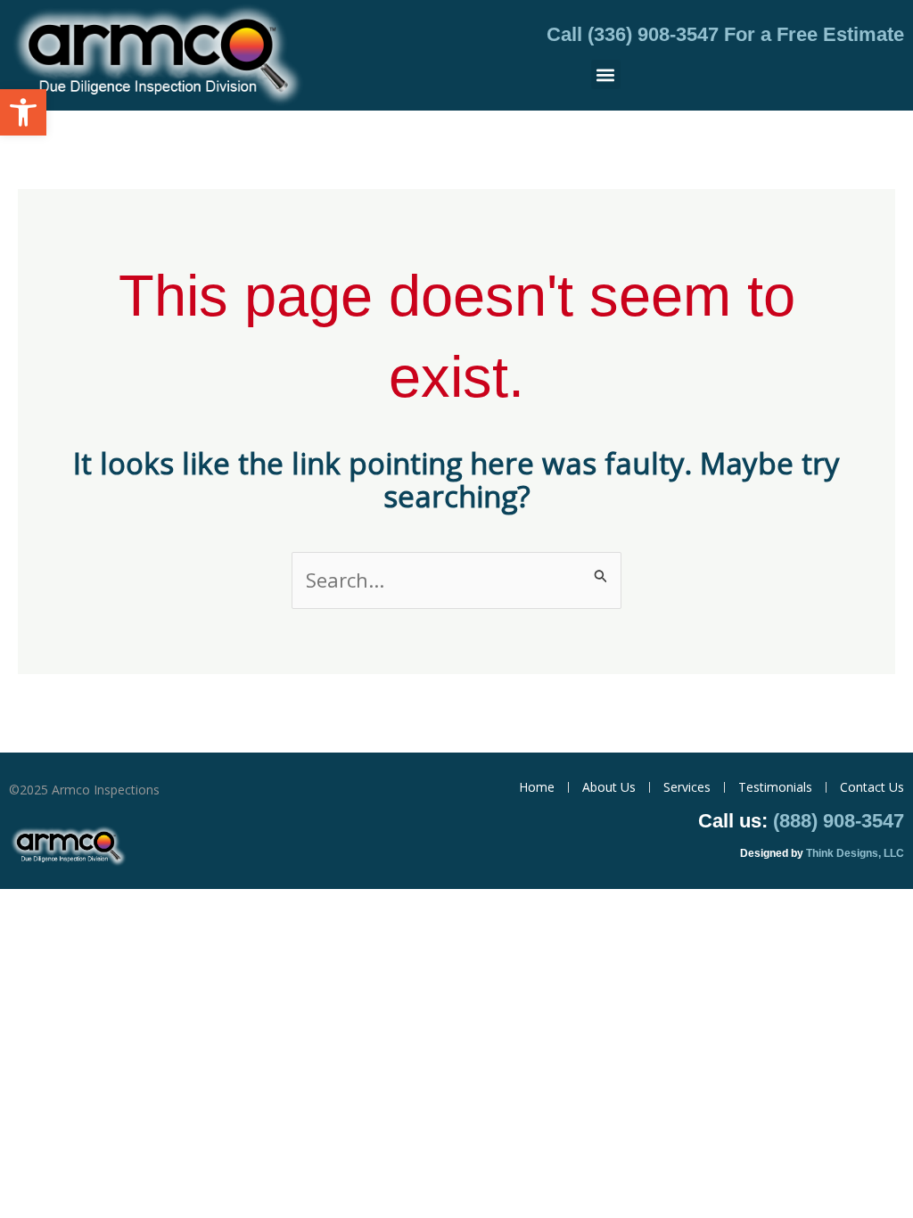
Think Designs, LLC (855, 853)
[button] (23, 112)
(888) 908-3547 (838, 821)
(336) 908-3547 (653, 34)
